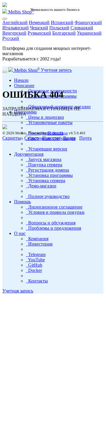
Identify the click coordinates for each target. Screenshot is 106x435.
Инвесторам (39, 243)
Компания (37, 238)
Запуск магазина (43, 159)
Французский (88, 22)
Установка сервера (45, 180)
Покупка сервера (44, 164)
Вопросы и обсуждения (50, 222)
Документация (28, 154)
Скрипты (11, 138)
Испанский (62, 22)
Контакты (37, 280)
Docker (34, 270)
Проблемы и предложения (53, 228)
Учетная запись (17, 290)
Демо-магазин (41, 185)
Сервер (31, 138)
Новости (51, 138)
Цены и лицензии (45, 117)
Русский (10, 38)
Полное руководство (48, 196)
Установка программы (49, 175)
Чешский (39, 27)
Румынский (39, 33)
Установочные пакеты (49, 122)
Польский (59, 27)
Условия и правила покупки (55, 212)
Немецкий (39, 22)
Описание (24, 85)
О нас (20, 233)
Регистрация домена (47, 169)
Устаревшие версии (46, 148)
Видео (69, 138)
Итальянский (15, 27)
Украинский (89, 33)
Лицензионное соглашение (54, 206)
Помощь (22, 201)
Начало (21, 80)
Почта (85, 138)
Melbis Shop (20, 11)
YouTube (35, 259)
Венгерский (14, 33)
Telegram (36, 254)
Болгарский (64, 33)
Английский (15, 22)
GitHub (34, 265)
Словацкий (81, 27)
